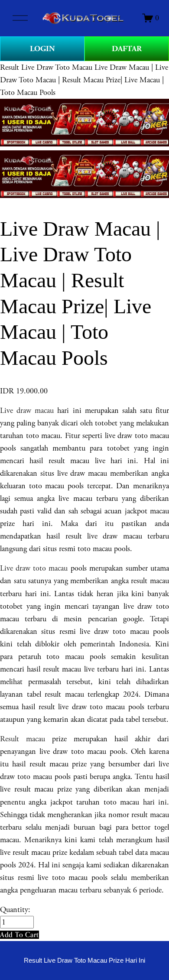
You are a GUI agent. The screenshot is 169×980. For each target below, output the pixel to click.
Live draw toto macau (34, 568)
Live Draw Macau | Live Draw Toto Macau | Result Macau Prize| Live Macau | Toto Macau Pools (84, 79)
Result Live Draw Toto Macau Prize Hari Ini (84, 960)
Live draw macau (27, 410)
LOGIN (42, 48)
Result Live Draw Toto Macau (46, 67)
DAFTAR (127, 48)
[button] (19, 935)
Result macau (22, 739)
